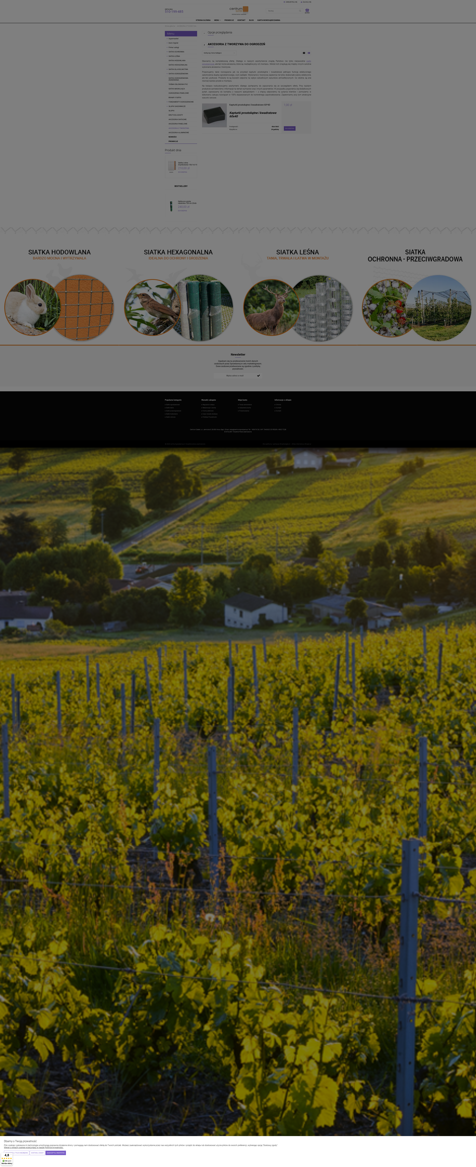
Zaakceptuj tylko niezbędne (16, 1153)
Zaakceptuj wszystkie (56, 1153)
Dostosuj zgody (37, 1153)
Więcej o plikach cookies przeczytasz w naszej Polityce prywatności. (33, 1147)
